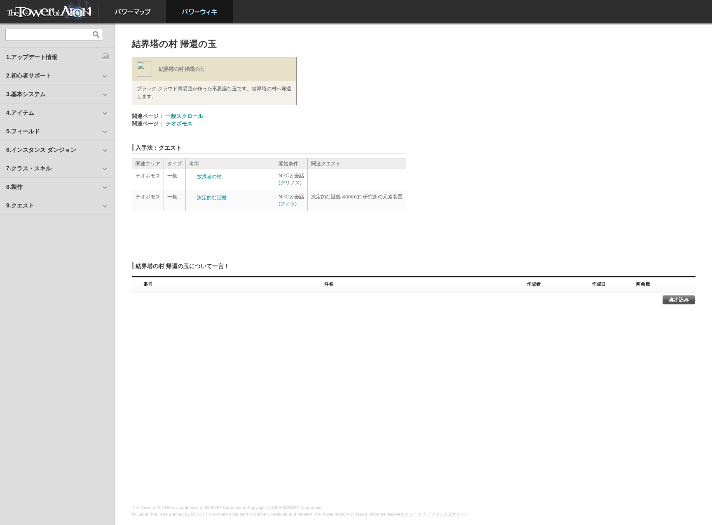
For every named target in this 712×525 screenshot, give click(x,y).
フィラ (287, 204)
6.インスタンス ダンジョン (41, 149)
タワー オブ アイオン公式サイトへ (436, 514)
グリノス (290, 183)
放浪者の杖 (209, 176)
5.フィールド (23, 131)
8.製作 (14, 187)
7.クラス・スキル (29, 168)
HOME (49, 11)
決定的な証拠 (212, 197)
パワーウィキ (199, 11)
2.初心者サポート (29, 75)
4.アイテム (20, 112)
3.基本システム (26, 94)
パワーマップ (132, 11)
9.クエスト (20, 205)
